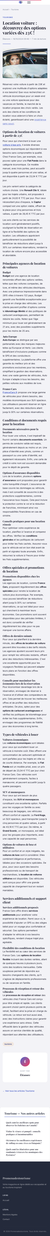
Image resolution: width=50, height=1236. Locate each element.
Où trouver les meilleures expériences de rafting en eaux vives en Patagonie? (24, 1141)
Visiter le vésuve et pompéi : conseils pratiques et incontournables (23, 1133)
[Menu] (29, 2)
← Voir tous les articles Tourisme (18, 1091)
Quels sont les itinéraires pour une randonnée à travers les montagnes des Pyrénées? (24, 1152)
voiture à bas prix (12, 145)
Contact (6, 1219)
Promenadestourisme (16, 1178)
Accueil (6, 9)
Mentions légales (10, 1214)
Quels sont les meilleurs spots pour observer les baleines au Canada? (22, 1124)
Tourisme (15, 9)
